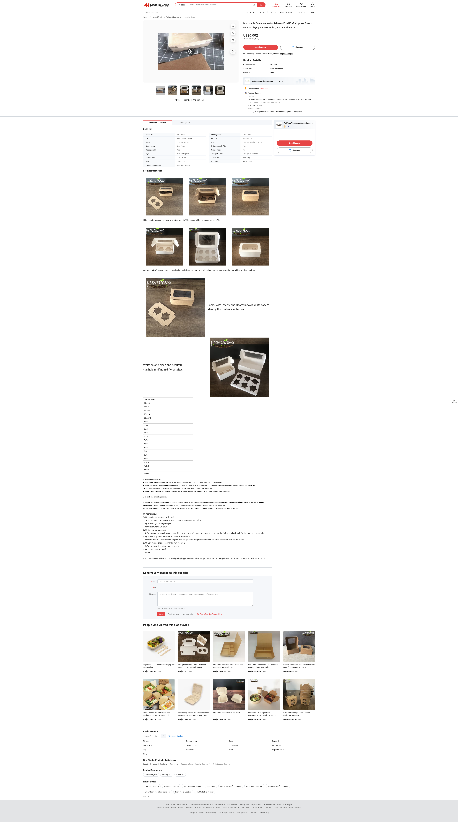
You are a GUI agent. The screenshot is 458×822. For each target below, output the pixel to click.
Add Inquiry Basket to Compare (191, 100)
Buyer (260, 12)
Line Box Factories (152, 786)
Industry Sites (244, 805)
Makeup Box (166, 775)
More (145, 796)
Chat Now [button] (299, 47)
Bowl (231, 749)
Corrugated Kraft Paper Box (278, 786)
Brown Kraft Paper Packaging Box (157, 792)
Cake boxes (147, 745)
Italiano (217, 807)
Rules (313, 12)
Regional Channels (257, 805)
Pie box (145, 741)
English (173, 807)
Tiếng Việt (283, 807)
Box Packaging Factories (193, 786)
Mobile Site (280, 805)
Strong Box (211, 786)
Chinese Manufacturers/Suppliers (200, 805)
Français (198, 807)
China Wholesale (219, 805)
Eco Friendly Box (151, 775)
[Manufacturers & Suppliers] (156, 4)
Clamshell (275, 741)
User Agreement (242, 813)
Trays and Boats (278, 749)
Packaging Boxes (189, 17)
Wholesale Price (232, 805)
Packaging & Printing (156, 17)
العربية (242, 807)
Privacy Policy (264, 813)
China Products (182, 805)
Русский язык (207, 807)
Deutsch (224, 807)
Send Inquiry (260, 47)
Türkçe (275, 807)
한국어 (248, 807)
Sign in (312, 6)
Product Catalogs (176, 736)
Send (161, 614)
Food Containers (235, 745)
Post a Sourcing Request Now (209, 614)
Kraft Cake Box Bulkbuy (204, 792)
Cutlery (231, 741)
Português (189, 807)
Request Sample (286, 54)
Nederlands (233, 807)
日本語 (255, 807)
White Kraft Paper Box (254, 786)
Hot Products (170, 805)
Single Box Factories (171, 786)
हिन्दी (261, 807)
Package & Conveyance (173, 17)
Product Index (270, 805)
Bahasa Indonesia (295, 807)
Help (272, 12)
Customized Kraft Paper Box (230, 786)
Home (145, 17)
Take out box (276, 745)
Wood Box (180, 775)
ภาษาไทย (268, 807)
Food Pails (190, 749)
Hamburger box (192, 745)
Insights (289, 805)
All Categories (151, 12)
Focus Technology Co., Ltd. (213, 813)
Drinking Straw (191, 741)
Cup (144, 749)
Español (180, 807)
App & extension (286, 12)
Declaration (253, 813)
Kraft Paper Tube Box (183, 792)
